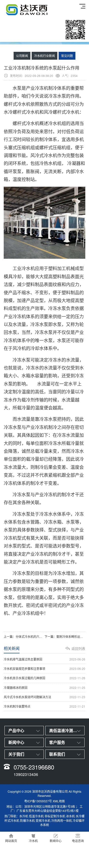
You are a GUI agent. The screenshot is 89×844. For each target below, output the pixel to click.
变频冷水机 (43, 820)
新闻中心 (56, 841)
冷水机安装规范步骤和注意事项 (44, 668)
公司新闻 (22, 56)
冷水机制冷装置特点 (44, 706)
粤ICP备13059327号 (38, 801)
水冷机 (23, 816)
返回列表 (78, 648)
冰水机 (70, 816)
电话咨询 (78, 841)
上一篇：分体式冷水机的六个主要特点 (24, 636)
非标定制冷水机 (54, 816)
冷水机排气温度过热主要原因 (44, 659)
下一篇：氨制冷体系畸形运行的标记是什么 (64, 636)
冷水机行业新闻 (44, 56)
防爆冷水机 (27, 820)
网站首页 (11, 841)
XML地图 (59, 801)
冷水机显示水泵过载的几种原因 (44, 678)
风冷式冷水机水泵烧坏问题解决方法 (44, 697)
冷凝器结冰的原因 (44, 687)
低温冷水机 (36, 816)
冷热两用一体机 (61, 820)
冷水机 (33, 841)
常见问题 (67, 56)
